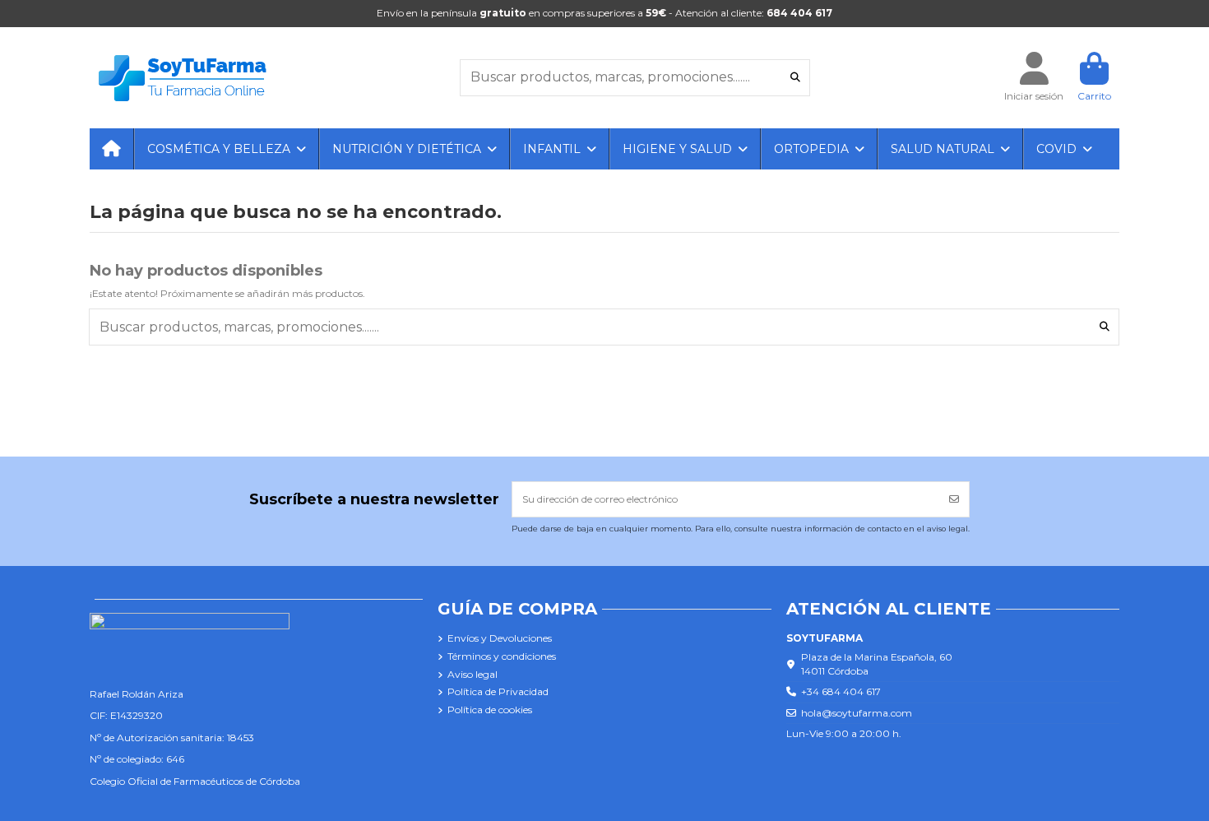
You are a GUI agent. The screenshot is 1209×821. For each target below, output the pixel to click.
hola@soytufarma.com (856, 713)
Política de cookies (489, 709)
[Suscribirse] (954, 499)
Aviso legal (472, 674)
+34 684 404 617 (841, 691)
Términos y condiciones (501, 656)
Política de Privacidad (498, 691)
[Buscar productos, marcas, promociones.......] (795, 77)
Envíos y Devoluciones (499, 638)
